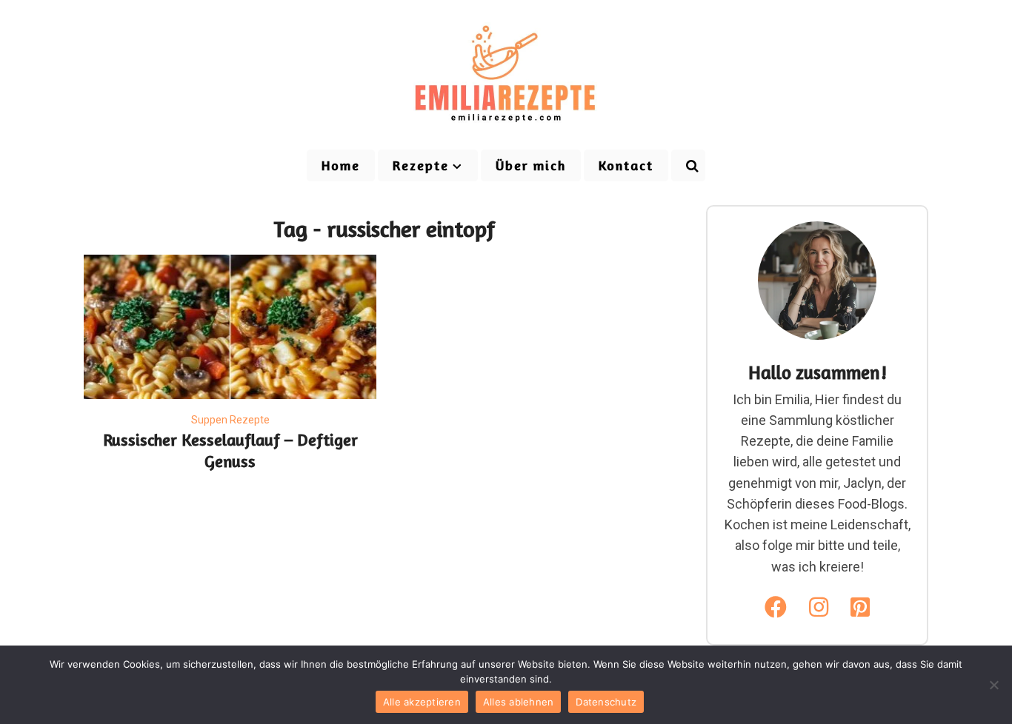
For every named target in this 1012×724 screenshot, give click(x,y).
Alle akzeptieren (422, 702)
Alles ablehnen (518, 702)
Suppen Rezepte (230, 420)
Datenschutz (606, 702)
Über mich (531, 165)
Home (341, 165)
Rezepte (421, 165)
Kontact (626, 165)
